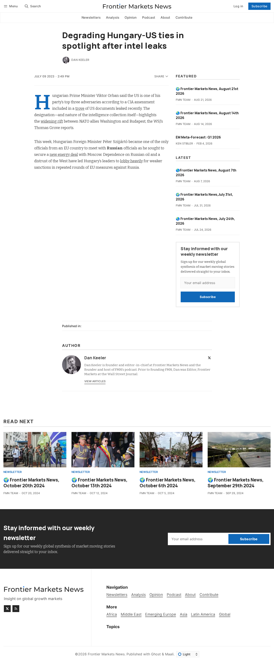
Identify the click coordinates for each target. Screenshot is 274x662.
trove (79, 108)
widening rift (52, 121)
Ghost (156, 654)
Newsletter (12, 472)
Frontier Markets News (106, 654)
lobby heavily (131, 161)
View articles (95, 381)
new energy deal (64, 154)
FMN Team (183, 99)
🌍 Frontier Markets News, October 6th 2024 (168, 483)
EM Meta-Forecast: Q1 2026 (198, 137)
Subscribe (259, 6)
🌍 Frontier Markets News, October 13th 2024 (99, 483)
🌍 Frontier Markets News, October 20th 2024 (31, 483)
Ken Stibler (184, 143)
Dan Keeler (80, 60)
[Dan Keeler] (66, 60)
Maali (169, 654)
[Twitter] (209, 357)
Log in (238, 6)
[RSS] (15, 608)
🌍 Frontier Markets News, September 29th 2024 (236, 483)
